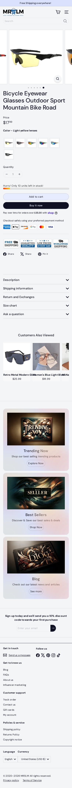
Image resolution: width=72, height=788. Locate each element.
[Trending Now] (36, 429)
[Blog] (36, 557)
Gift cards (8, 709)
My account (9, 714)
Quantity (8, 167)
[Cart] (58, 12)
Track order (9, 699)
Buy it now (36, 205)
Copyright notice (12, 739)
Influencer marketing (14, 685)
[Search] (65, 21)
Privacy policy (11, 780)
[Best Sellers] (36, 493)
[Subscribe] (53, 628)
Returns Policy (11, 734)
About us (8, 679)
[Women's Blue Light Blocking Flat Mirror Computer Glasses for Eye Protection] (46, 357)
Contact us (9, 704)
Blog (5, 669)
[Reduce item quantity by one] (6, 174)
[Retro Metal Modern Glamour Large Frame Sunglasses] (16, 357)
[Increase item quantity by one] (19, 174)
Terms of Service (32, 780)
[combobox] (36, 21)
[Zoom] (57, 78)
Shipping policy (11, 729)
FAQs (6, 674)
